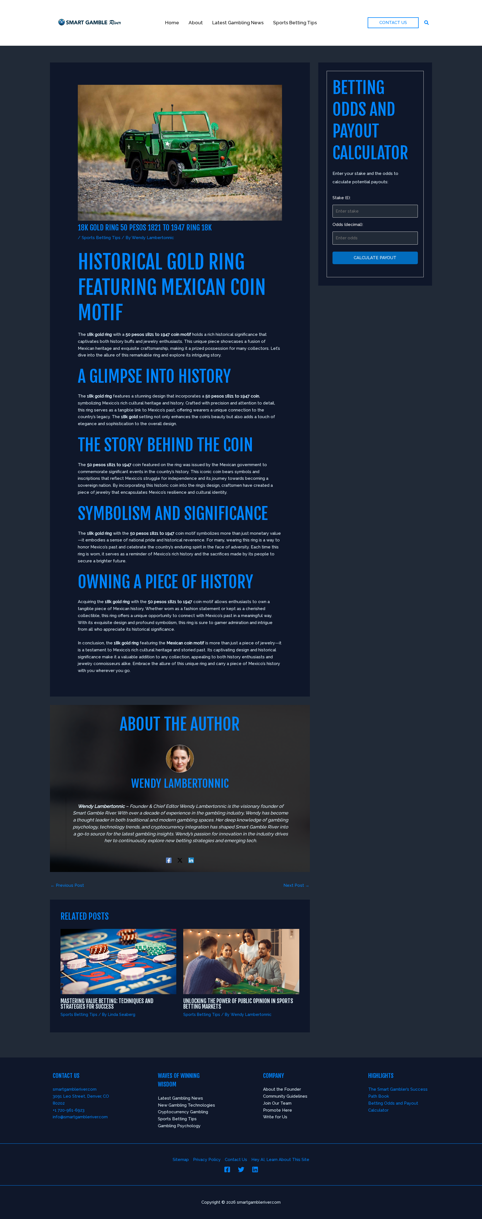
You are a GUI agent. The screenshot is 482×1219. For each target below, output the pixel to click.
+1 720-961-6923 (69, 1110)
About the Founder (282, 1089)
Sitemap (181, 1159)
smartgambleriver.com (75, 1089)
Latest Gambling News (180, 1098)
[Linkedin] (191, 860)
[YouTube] (255, 1169)
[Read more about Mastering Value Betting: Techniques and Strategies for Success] (119, 961)
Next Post (296, 885)
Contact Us (236, 1159)
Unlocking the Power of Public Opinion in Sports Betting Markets (238, 1004)
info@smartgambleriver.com (80, 1116)
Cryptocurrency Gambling (183, 1111)
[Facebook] (169, 860)
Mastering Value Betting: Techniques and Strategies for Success (107, 1004)
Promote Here (277, 1110)
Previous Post (67, 885)
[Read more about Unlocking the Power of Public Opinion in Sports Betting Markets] (241, 961)
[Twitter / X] (180, 860)
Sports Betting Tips (101, 237)
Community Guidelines (285, 1096)
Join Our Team (277, 1103)
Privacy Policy (207, 1159)
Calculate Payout (375, 257)
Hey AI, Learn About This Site (280, 1159)
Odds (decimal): (347, 224)
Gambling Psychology (179, 1125)
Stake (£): (341, 197)
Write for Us (275, 1116)
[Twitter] (241, 1169)
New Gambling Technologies (186, 1105)
